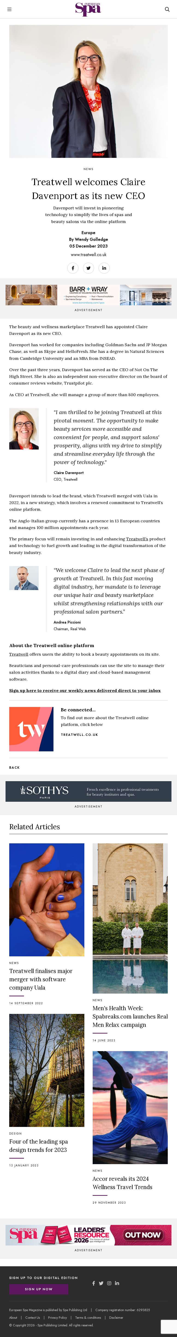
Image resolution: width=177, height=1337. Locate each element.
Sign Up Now (39, 1289)
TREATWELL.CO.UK (79, 734)
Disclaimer (116, 1317)
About (13, 1317)
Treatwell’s (137, 539)
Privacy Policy (57, 1317)
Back (14, 767)
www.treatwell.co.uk (88, 255)
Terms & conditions (88, 1317)
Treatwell (18, 654)
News (89, 169)
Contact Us (32, 1317)
